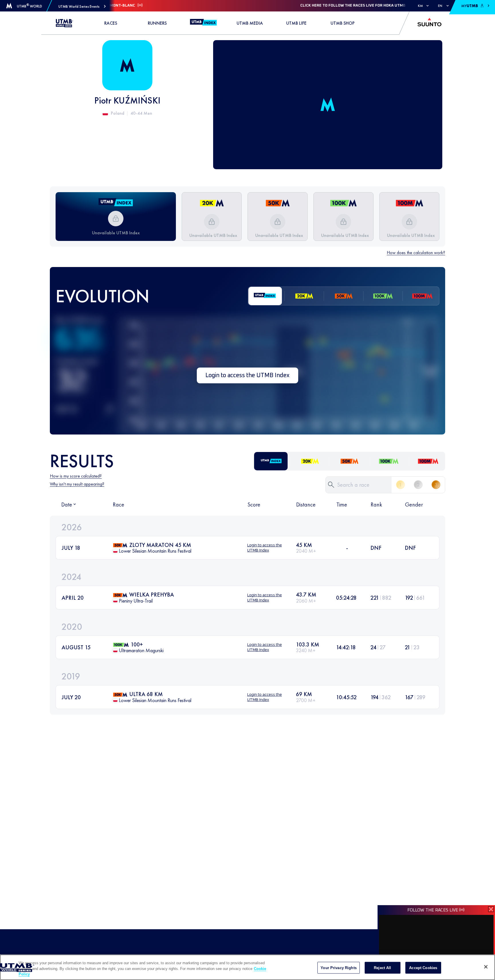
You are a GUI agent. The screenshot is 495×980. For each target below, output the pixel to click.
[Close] (486, 966)
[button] (82, 6)
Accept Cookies (423, 967)
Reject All (382, 967)
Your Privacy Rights (338, 967)
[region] (247, 967)
